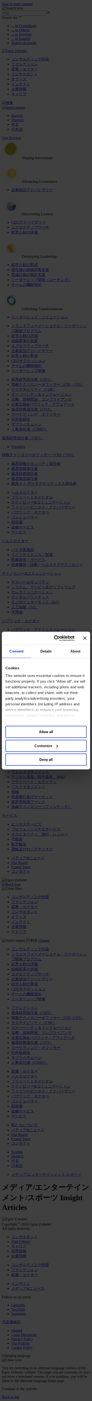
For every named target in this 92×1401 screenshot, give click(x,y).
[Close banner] (85, 638)
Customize (43, 746)
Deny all (46, 760)
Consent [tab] (16, 651)
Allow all (46, 732)
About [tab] (75, 651)
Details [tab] (46, 651)
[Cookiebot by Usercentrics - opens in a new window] (56, 638)
